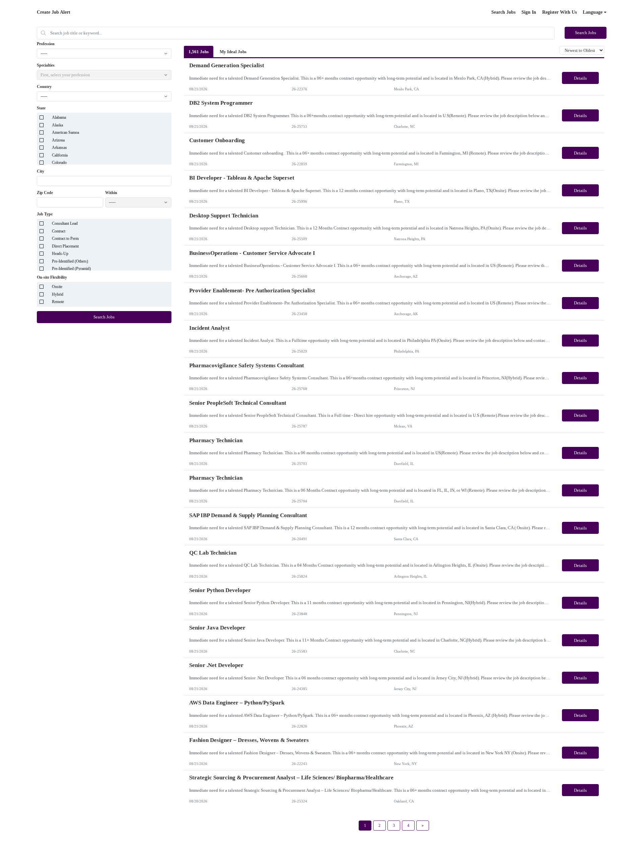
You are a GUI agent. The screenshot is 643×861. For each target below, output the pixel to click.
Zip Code (45, 192)
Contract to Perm (65, 238)
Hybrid (57, 294)
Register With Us (559, 12)
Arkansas (59, 147)
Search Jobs (503, 12)
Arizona (58, 140)
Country (44, 86)
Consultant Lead (65, 223)
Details (580, 78)
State (41, 108)
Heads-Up (60, 253)
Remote (58, 301)
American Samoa (65, 132)
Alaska (57, 125)
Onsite (57, 286)
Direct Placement (65, 246)
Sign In (528, 12)
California (60, 155)
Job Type (45, 214)
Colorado (59, 162)
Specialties (46, 65)
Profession (46, 43)
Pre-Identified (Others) (70, 261)
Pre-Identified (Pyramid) (71, 268)
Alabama (59, 117)
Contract (58, 231)
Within (111, 192)
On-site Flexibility (52, 277)
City (40, 171)
